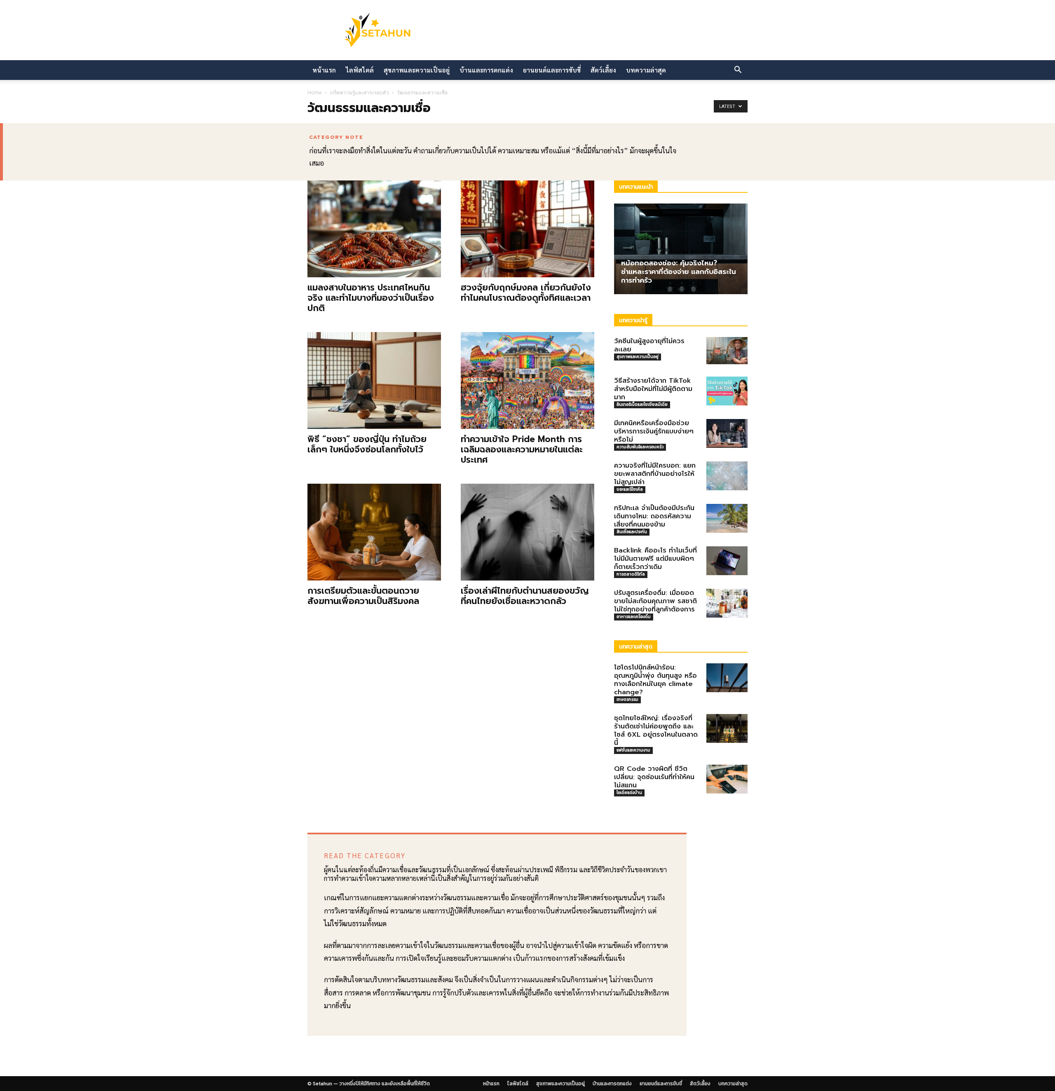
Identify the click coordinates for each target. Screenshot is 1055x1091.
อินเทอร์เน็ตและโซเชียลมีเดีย (642, 404)
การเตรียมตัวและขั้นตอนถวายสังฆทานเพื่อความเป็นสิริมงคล (363, 596)
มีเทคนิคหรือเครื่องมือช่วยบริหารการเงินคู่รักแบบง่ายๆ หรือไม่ (654, 431)
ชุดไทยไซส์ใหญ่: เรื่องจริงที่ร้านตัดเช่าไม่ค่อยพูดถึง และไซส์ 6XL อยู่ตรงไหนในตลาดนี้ (656, 730)
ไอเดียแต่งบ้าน (629, 792)
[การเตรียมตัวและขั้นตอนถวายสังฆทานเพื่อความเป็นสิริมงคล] (374, 532)
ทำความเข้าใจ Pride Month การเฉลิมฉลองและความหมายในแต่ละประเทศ (522, 449)
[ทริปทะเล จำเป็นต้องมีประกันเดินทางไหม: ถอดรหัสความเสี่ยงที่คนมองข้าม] (727, 518)
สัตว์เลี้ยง (603, 70)
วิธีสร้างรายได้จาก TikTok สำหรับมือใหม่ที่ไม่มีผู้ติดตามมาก (653, 389)
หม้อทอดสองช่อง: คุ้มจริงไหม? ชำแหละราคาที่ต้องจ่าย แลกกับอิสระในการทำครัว (678, 272)
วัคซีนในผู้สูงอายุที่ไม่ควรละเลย (649, 345)
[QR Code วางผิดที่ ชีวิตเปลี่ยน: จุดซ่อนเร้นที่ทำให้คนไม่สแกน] (727, 779)
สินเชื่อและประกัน (632, 532)
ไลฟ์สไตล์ (360, 70)
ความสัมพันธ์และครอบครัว (640, 447)
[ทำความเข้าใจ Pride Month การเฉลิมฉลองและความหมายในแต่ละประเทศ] (527, 380)
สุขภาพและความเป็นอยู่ (417, 70)
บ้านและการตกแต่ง (486, 70)
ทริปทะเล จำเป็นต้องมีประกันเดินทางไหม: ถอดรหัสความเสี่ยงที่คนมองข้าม (654, 516)
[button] (738, 70)
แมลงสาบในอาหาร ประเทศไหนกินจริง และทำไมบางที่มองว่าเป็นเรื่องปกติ (370, 298)
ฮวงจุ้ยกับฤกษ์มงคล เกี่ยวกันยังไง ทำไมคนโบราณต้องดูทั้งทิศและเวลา (526, 292)
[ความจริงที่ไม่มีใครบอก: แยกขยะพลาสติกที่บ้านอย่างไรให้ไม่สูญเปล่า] (727, 475)
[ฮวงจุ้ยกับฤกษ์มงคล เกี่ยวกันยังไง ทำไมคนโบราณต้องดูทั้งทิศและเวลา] (527, 228)
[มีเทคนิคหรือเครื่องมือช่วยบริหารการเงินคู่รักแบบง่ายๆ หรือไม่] (727, 433)
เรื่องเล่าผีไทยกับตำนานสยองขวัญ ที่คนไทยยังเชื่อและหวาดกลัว (525, 596)
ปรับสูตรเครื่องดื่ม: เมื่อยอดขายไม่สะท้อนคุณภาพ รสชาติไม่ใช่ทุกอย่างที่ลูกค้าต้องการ (655, 601)
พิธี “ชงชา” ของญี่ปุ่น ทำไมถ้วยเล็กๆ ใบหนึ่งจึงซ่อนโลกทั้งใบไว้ (367, 444)
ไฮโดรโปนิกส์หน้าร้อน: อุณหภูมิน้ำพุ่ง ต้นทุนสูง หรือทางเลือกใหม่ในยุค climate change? (655, 680)
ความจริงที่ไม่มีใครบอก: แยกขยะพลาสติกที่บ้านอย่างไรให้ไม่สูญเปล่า (655, 474)
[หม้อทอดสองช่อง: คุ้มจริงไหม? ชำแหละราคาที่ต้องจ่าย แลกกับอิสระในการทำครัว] (681, 249)
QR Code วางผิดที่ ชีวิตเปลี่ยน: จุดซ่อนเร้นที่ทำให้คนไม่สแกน (654, 777)
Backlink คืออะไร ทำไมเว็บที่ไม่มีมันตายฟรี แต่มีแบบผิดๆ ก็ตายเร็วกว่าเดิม (655, 559)
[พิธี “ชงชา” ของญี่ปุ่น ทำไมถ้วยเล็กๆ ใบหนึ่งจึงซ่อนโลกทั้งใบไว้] (374, 380)
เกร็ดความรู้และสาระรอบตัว (359, 92)
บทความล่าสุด (646, 70)
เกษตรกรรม (627, 699)
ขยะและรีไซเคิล (630, 489)
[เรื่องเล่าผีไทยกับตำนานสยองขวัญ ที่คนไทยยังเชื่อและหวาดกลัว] (527, 532)
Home (314, 92)
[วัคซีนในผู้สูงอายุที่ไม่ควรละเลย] (727, 351)
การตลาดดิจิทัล (631, 574)
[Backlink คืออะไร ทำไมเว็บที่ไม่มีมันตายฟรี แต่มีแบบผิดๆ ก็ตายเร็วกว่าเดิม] (727, 560)
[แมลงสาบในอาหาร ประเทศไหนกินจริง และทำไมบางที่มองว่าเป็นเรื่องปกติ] (374, 228)
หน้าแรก (324, 70)
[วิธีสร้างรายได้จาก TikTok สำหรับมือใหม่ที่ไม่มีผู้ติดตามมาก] (727, 391)
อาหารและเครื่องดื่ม (634, 616)
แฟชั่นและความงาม (633, 750)
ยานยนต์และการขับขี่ (552, 70)
